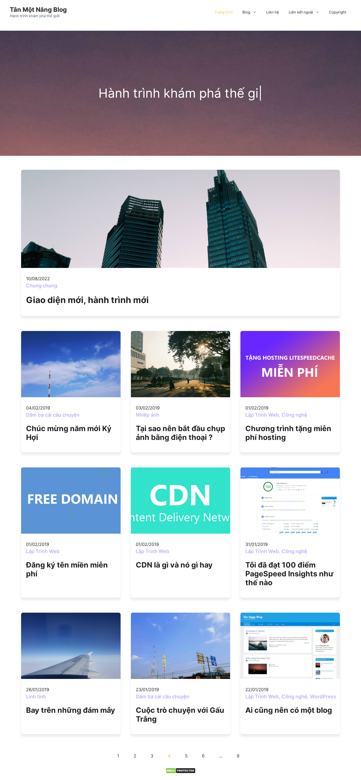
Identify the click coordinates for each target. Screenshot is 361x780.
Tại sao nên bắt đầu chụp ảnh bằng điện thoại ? (180, 433)
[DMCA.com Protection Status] (180, 772)
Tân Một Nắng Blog (38, 9)
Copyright (337, 12)
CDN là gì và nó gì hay (174, 564)
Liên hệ (272, 12)
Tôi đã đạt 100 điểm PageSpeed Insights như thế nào (289, 573)
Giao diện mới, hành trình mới (87, 300)
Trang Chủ (223, 12)
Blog (246, 12)
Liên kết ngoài (301, 12)
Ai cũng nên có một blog (288, 710)
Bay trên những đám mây (70, 710)
